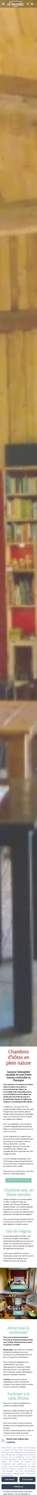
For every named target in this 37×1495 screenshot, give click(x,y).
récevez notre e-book (18, 1180)
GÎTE (18, 1312)
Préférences (18, 1487)
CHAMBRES (18, 1287)
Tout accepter (27, 1479)
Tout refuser (9, 1479)
